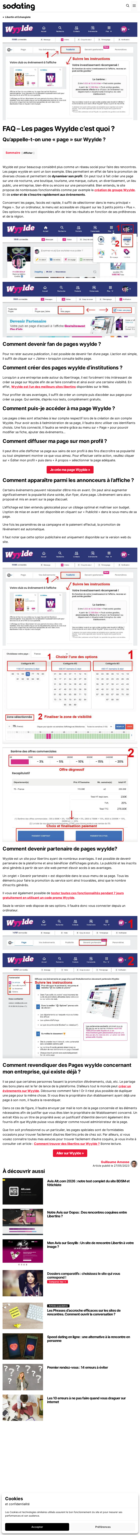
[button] (127, 6)
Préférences (103, 1527)
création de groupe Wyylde (114, 190)
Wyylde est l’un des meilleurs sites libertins (43, 386)
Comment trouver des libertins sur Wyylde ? (67, 1143)
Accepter (37, 1527)
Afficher (28, 153)
